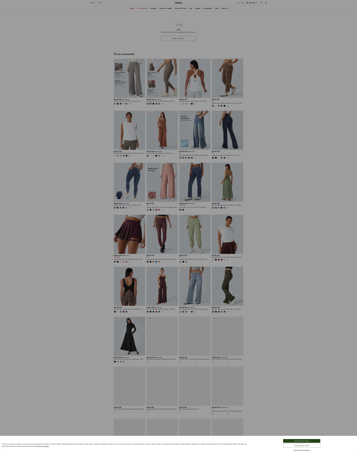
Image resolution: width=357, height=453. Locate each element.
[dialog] (178, 226)
